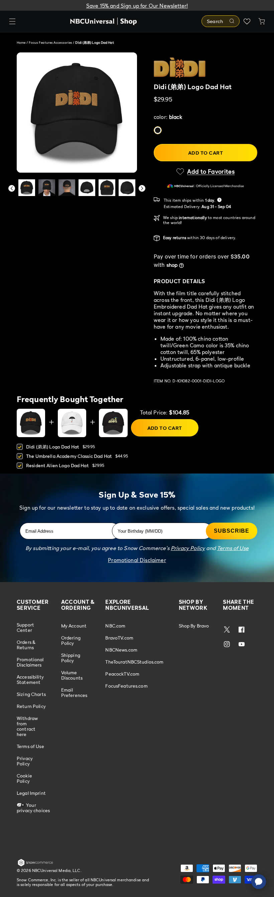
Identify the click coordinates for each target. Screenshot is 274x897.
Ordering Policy (71, 640)
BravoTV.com (119, 638)
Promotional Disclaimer (137, 560)
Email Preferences (74, 692)
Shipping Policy (70, 657)
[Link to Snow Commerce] (35, 865)
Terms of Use (30, 746)
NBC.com (115, 626)
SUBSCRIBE (231, 531)
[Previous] (11, 188)
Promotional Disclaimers (30, 662)
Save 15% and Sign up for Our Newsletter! (137, 5)
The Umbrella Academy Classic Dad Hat (69, 456)
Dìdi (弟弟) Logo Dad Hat (52, 447)
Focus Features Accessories (51, 42)
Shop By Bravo (194, 626)
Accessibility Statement (30, 679)
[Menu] (12, 21)
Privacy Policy (25, 760)
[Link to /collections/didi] (205, 67)
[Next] (142, 188)
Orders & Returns (26, 644)
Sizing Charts (31, 694)
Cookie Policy (24, 778)
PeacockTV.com (122, 674)
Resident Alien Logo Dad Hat (57, 465)
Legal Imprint (31, 793)
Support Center (25, 627)
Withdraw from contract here (27, 726)
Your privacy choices (33, 807)
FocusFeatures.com (126, 686)
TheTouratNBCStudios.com (134, 662)
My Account (74, 626)
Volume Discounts (72, 675)
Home (21, 42)
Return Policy (31, 706)
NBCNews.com (121, 650)
